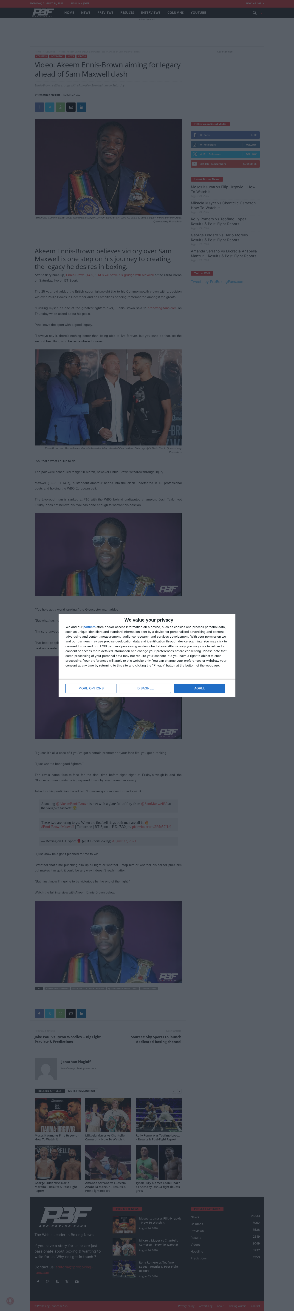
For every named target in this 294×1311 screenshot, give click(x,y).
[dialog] (147, 655)
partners (89, 626)
